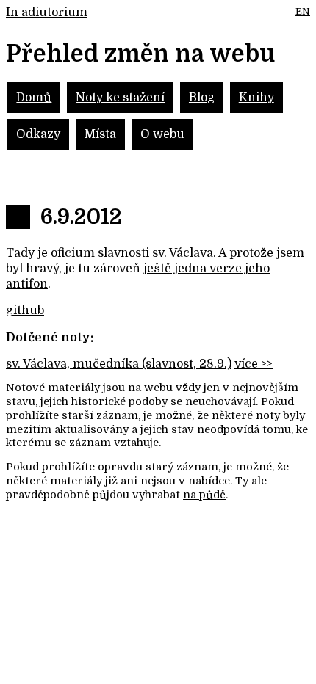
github (25, 310)
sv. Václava (182, 253)
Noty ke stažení (120, 97)
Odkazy (38, 134)
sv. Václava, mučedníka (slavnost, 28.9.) (118, 364)
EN (302, 11)
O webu (162, 134)
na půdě (204, 495)
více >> (253, 364)
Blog (202, 97)
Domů (33, 97)
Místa (100, 134)
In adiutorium (46, 12)
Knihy (256, 97)
